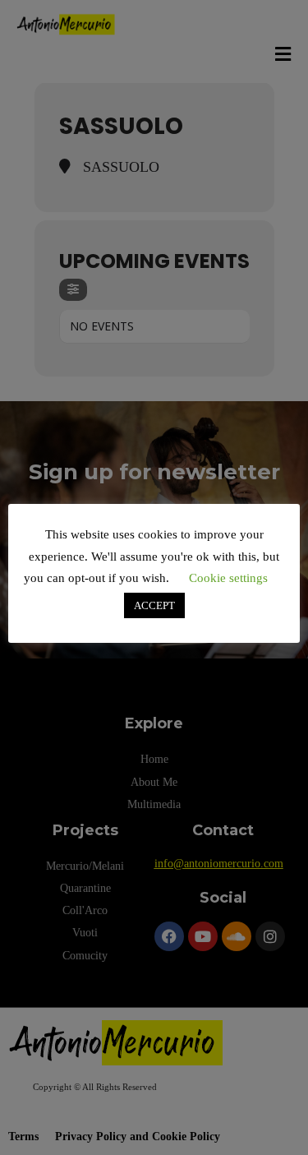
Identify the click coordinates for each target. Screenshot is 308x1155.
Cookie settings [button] (228, 577)
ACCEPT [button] (154, 605)
